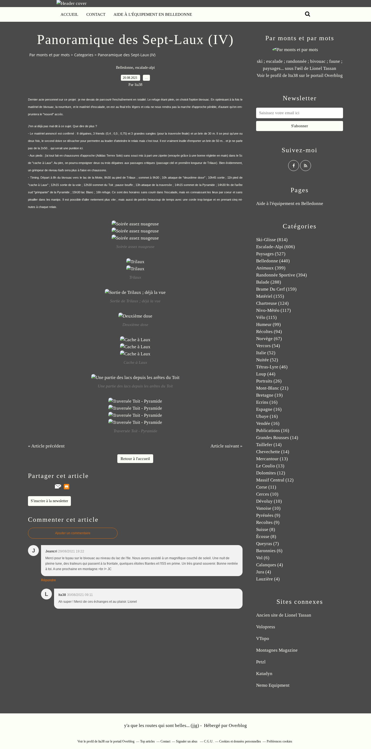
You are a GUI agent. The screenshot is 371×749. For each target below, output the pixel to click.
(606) (275, 246)
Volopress (265, 626)
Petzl (261, 661)
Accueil (69, 14)
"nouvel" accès (53, 114)
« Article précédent (46, 446)
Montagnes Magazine (277, 650)
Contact (95, 14)
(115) (266, 317)
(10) (267, 494)
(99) (268, 324)
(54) (268, 345)
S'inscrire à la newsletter (49, 501)
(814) (272, 239)
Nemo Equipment (273, 685)
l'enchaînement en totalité (129, 99)
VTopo (262, 638)
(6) (269, 550)
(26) (269, 381)
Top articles (147, 741)
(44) (265, 374)
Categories (83, 54)
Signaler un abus (187, 741)
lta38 (293, 75)
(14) (277, 437)
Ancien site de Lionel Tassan (283, 615)
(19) (269, 395)
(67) (269, 338)
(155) (270, 296)
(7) (267, 543)
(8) (265, 529)
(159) (276, 289)
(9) (268, 515)
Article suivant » (226, 446)
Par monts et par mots (49, 54)
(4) (269, 564)
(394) (281, 275)
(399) (270, 268)
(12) (270, 472)
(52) (265, 352)
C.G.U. (208, 741)
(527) (270, 253)
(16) (267, 402)
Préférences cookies (279, 741)
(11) (266, 487)
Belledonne (124, 68)
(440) (273, 260)
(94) (269, 331)
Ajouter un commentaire (72, 533)
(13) (272, 458)
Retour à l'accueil (135, 458)
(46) (272, 366)
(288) (268, 282)
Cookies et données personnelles (240, 741)
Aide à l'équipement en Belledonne (153, 14)
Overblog (238, 725)
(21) (272, 388)
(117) (273, 310)
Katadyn (264, 673)
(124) (272, 303)
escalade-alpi (145, 68)
